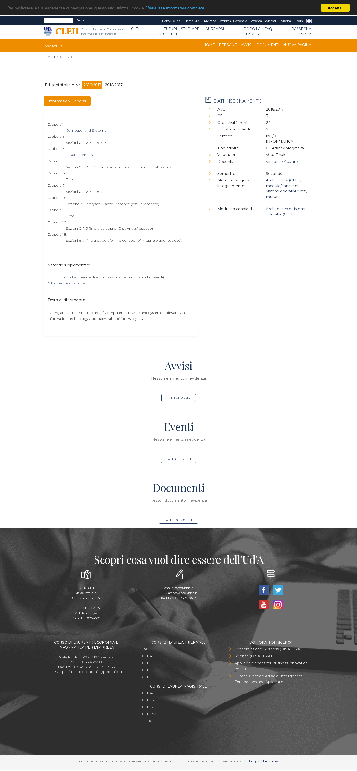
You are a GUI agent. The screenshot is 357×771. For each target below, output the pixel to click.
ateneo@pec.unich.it (182, 593)
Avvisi (247, 45)
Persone (228, 45)
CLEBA (148, 700)
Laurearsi (213, 29)
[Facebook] (264, 589)
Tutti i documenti (178, 520)
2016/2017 (92, 84)
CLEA (147, 656)
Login (299, 21)
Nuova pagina (297, 45)
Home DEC (192, 21)
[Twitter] (278, 589)
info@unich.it (183, 588)
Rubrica (285, 21)
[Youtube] (264, 604)
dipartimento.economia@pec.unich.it (90, 671)
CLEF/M (149, 714)
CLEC (147, 663)
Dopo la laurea (252, 31)
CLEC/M (149, 707)
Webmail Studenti (263, 21)
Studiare (190, 29)
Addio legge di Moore (66, 283)
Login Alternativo (264, 761)
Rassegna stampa (301, 31)
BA (145, 649)
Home (209, 45)
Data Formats (81, 155)
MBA (146, 721)
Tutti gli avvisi (178, 398)
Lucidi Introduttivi (61, 277)
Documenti (267, 45)
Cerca (80, 20)
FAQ (268, 29)
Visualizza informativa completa (175, 8)
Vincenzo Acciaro (282, 161)
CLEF (147, 670)
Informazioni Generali (67, 101)
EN (309, 21)
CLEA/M (149, 693)
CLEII (136, 29)
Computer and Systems (86, 130)
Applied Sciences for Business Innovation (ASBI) (271, 666)
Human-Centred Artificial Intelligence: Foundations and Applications (268, 679)
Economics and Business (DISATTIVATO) (270, 649)
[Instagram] (278, 604)
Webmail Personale (233, 21)
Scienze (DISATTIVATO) (255, 656)
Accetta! (335, 8)
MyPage (210, 21)
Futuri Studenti (168, 31)
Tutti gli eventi (178, 459)
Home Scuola (171, 21)
